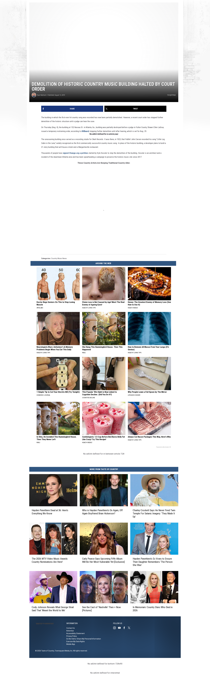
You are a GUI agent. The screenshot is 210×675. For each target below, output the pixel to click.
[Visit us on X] (130, 627)
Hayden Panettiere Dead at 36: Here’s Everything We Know (50, 512)
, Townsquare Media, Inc (63, 651)
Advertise (70, 631)
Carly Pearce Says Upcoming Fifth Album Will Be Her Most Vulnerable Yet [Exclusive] (103, 560)
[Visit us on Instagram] (115, 627)
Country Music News (59, 258)
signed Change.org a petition (75, 153)
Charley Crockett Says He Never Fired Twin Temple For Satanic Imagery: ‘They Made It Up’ (154, 513)
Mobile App (70, 644)
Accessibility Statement (75, 633)
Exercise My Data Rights (75, 641)
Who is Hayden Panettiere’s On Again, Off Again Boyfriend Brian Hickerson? (102, 512)
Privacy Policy (71, 636)
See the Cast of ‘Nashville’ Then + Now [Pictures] (101, 609)
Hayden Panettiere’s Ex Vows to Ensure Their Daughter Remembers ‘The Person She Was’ (153, 562)
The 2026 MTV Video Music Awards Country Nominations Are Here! (50, 560)
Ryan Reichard (41, 95)
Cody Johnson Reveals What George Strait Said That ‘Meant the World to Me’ (53, 609)
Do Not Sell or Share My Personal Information (83, 639)
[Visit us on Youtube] (120, 627)
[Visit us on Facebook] (125, 627)
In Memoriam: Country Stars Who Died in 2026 (153, 609)
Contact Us (70, 628)
